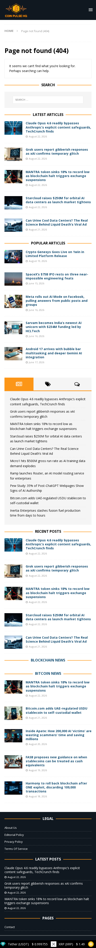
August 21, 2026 (38, 229)
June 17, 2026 (36, 362)
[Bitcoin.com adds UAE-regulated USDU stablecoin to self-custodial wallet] (13, 713)
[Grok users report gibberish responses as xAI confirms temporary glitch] (13, 154)
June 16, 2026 (36, 310)
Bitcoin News (48, 673)
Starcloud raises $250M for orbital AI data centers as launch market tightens (58, 200)
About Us (10, 828)
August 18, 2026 (38, 796)
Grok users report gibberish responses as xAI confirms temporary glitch (57, 151)
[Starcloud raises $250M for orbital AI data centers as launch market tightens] (13, 202)
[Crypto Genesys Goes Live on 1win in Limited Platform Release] (13, 256)
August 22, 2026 (38, 136)
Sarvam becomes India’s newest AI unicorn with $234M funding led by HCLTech (53, 327)
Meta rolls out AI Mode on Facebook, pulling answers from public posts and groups (57, 301)
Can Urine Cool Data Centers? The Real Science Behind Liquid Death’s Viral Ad (57, 222)
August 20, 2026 (38, 744)
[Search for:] (48, 99)
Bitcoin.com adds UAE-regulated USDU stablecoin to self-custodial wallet (56, 710)
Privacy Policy (13, 842)
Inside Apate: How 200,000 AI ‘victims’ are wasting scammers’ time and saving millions (59, 735)
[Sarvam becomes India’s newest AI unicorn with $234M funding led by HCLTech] (13, 327)
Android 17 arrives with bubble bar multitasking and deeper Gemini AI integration (54, 353)
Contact (9, 927)
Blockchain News (48, 660)
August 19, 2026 (38, 261)
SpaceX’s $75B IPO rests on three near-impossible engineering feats (57, 276)
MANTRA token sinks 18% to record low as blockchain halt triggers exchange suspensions (58, 176)
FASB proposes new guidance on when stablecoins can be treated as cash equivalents (56, 761)
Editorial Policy (14, 835)
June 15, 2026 (36, 283)
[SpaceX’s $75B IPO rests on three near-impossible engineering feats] (13, 279)
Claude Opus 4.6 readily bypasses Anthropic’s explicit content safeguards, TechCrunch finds (58, 127)
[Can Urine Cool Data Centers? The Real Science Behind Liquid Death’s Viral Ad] (13, 225)
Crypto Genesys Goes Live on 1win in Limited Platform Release (55, 254)
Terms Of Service (16, 849)
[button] (90, 9)
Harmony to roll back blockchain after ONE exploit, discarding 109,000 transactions (56, 787)
